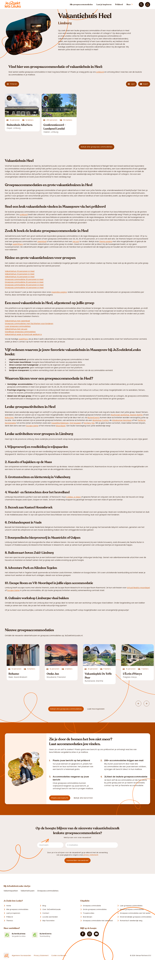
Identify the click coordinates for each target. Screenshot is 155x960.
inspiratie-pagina (59, 292)
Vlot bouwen (75, 423)
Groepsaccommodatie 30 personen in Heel (24, 285)
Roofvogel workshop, (120, 415)
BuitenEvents (94, 417)
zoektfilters (18, 244)
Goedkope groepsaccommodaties (20, 332)
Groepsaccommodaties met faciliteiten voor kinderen (29, 323)
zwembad (41, 241)
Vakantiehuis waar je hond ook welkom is (23, 334)
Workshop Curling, (100, 420)
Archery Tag (89, 423)
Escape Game (13, 590)
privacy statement (90, 855)
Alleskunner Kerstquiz (122, 420)
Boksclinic (9, 417)
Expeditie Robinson (60, 423)
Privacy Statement (41, 955)
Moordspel (61, 426)
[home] (13, 4)
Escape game (32, 426)
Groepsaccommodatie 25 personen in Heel (24, 282)
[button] (132, 4)
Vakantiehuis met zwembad (17, 321)
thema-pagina (105, 241)
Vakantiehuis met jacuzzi (16, 329)
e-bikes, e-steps (73, 497)
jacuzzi (75, 241)
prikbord (100, 72)
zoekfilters (23, 339)
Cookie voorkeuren (58, 955)
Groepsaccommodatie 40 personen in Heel (24, 287)
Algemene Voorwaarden (21, 955)
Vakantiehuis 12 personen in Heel (19, 274)
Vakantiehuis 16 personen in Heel (19, 277)
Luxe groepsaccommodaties (18, 326)
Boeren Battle (136, 415)
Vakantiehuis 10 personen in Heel (19, 271)
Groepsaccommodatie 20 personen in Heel (24, 279)
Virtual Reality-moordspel (138, 588)
